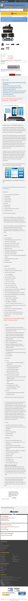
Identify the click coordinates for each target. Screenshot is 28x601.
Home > (2, 16)
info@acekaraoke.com (10, 585)
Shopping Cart (16, 1)
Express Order (3, 559)
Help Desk (11, 576)
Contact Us (2, 572)
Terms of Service (16, 556)
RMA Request (2, 556)
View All (25, 16)
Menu (15, 13)
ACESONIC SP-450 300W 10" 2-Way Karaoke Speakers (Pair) (14, 90)
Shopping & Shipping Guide (6, 535)
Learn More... (3, 71)
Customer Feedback (4, 547)
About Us (2, 550)
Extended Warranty (16, 559)
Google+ (16, 600)
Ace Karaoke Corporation (11, 599)
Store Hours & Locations (4, 545)
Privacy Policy (12, 600)
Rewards (14, 558)
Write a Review (3, 54)
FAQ (13, 554)
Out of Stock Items (7, 16)
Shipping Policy (15, 561)
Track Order (2, 558)
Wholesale (2, 570)
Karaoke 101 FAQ (3, 565)
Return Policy (2, 554)
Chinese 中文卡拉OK (23, 1)
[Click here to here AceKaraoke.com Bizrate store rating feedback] (22, 595)
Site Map (1, 567)
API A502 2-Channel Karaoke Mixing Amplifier (12, 85)
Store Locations (3, 548)
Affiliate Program (3, 569)
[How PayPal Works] (10, 595)
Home (1, 543)
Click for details (4, 529)
